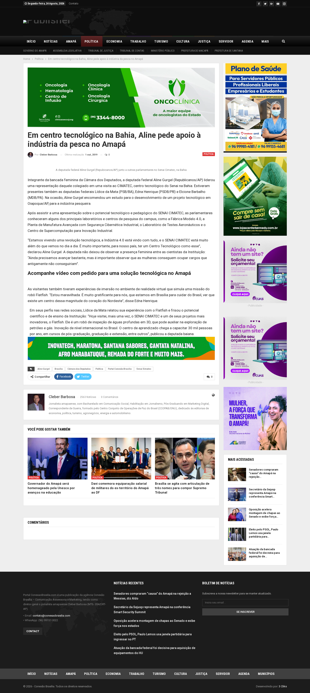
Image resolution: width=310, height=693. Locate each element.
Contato (73, 3)
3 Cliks (283, 686)
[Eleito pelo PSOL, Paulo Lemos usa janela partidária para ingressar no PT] (237, 534)
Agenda (247, 41)
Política (91, 41)
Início (31, 41)
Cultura (183, 41)
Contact (32, 631)
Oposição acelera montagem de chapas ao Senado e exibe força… (264, 513)
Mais (265, 41)
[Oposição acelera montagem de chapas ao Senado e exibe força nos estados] (237, 514)
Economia (114, 41)
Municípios (266, 674)
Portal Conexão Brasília (120, 369)
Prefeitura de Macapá (194, 50)
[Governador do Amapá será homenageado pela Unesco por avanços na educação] (58, 459)
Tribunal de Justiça (100, 50)
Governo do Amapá (34, 50)
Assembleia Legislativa (67, 50)
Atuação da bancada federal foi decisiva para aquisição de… (264, 553)
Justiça (204, 41)
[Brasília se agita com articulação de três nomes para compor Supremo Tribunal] (185, 459)
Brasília (59, 369)
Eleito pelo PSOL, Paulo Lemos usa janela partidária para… (263, 533)
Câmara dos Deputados (79, 369)
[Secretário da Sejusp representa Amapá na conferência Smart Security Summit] (237, 494)
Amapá (71, 41)
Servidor (226, 41)
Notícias (51, 41)
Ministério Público (163, 50)
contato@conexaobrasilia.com (51, 615)
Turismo (161, 41)
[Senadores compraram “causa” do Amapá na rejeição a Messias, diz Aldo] (237, 474)
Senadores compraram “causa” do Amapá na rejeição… (263, 473)
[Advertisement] (210, 20)
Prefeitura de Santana (229, 50)
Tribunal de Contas (132, 50)
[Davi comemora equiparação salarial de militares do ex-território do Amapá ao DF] (121, 459)
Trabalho (138, 41)
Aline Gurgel (44, 369)
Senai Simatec (143, 369)
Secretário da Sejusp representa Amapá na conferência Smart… (262, 493)
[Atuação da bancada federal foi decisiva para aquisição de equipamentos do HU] (237, 554)
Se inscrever (245, 611)
